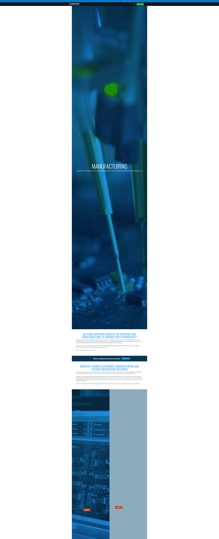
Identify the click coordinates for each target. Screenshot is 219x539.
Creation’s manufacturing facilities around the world (104, 373)
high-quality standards (136, 376)
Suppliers (125, 1)
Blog (129, 1)
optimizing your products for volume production (113, 377)
